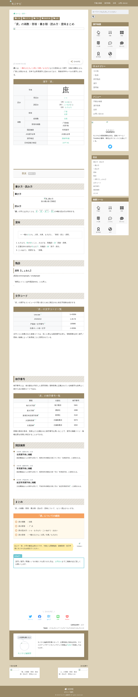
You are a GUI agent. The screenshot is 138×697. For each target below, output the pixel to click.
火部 (57, 18)
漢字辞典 (107, 3)
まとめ (95, 193)
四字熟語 (96, 79)
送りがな (121, 46)
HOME (70, 689)
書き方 (97, 165)
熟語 (94, 176)
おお (66, 102)
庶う (46, 211)
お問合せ (58, 561)
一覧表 (95, 75)
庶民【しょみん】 (101, 179)
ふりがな (110, 46)
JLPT (110, 57)
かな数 (98, 46)
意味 (94, 172)
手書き (98, 35)
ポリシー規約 (68, 692)
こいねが (66, 105)
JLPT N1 (28, 18)
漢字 (82, 625)
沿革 (114, 3)
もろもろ (68, 107)
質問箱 (95, 87)
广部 (37, 18)
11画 (18, 18)
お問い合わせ (123, 3)
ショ (65, 98)
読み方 (97, 169)
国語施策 (96, 190)
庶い (52, 211)
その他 (95, 71)
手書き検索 (98, 3)
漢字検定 (98, 57)
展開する (32, 173)
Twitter (69, 645)
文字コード (97, 183)
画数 (110, 35)
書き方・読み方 (98, 162)
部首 (122, 35)
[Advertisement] (48, 156)
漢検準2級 (47, 18)
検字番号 (96, 186)
